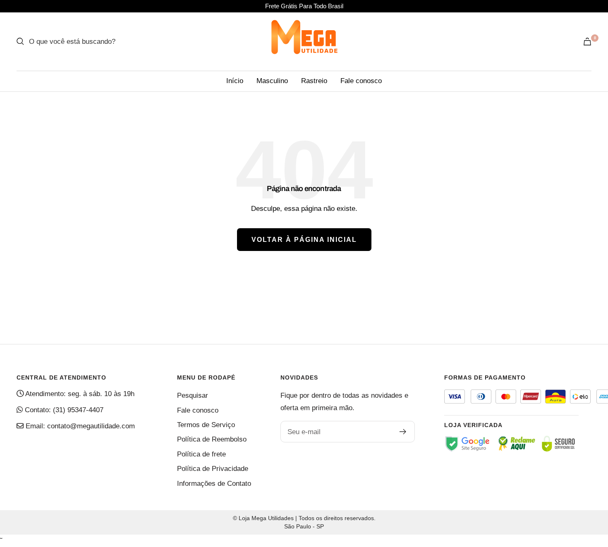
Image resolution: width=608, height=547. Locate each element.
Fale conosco (361, 81)
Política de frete (201, 454)
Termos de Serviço (206, 425)
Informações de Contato (214, 483)
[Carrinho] (587, 41)
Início (234, 81)
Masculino (272, 81)
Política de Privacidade (212, 469)
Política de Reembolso (212, 439)
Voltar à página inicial (304, 239)
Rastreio (314, 81)
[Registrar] (403, 432)
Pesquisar (192, 395)
